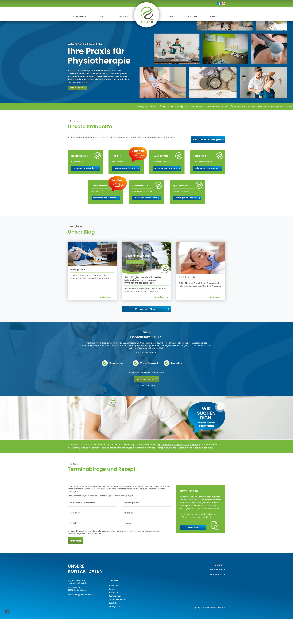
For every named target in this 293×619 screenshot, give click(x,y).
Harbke (112, 589)
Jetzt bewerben (145, 379)
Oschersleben (115, 596)
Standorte (78, 16)
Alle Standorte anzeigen (206, 139)
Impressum (216, 569)
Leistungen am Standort (84, 168)
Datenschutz (215, 574)
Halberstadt (114, 585)
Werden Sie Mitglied (161, 106)
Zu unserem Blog (145, 309)
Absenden (76, 540)
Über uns (122, 16)
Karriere (214, 16)
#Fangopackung (191, 444)
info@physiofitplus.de (83, 594)
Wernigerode (114, 606)
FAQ (171, 16)
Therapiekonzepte (118, 345)
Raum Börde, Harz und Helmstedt (171, 343)
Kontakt (192, 16)
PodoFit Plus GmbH (117, 599)
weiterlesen (105, 297)
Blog (100, 16)
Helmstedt (113, 592)
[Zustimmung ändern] (7, 611)
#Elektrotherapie (97, 447)
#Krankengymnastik (171, 444)
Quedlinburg (114, 603)
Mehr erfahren (76, 88)
